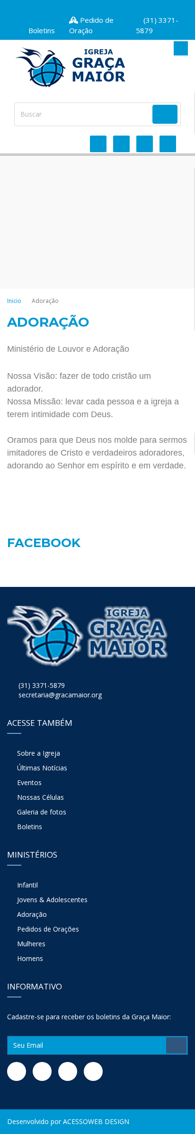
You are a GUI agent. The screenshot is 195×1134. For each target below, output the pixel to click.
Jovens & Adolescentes (52, 899)
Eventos (29, 782)
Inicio (14, 301)
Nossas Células (40, 797)
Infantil (27, 884)
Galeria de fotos (41, 811)
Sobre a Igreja (38, 753)
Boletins (29, 826)
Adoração (32, 914)
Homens (30, 958)
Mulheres (31, 943)
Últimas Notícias (42, 767)
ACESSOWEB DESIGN (96, 1121)
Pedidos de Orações (48, 928)
